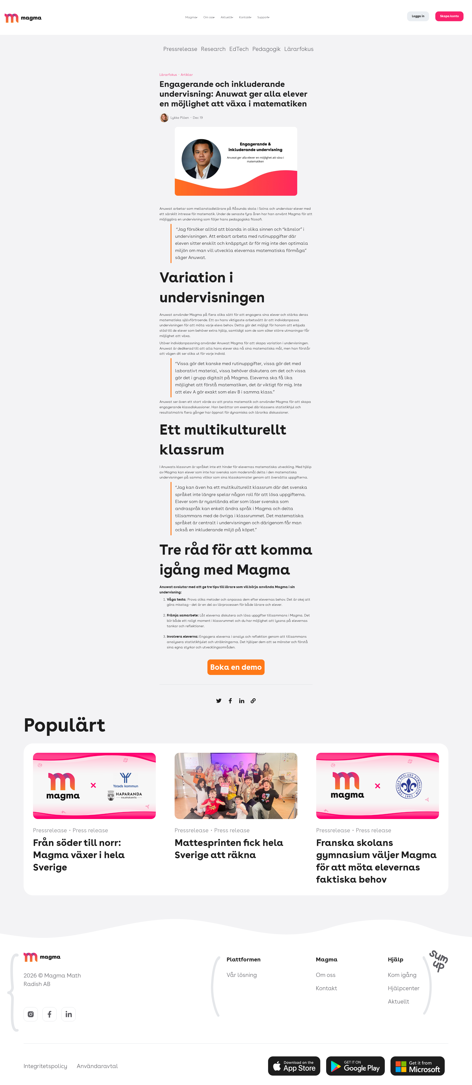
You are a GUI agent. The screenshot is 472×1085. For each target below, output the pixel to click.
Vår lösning (242, 975)
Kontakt (326, 988)
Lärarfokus (168, 75)
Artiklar (187, 75)
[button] (190, 17)
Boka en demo (236, 667)
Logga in (418, 16)
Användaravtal (97, 1066)
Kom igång (402, 975)
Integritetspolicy (45, 1066)
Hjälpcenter (404, 988)
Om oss (326, 975)
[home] (28, 17)
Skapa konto (449, 16)
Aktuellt (398, 1001)
